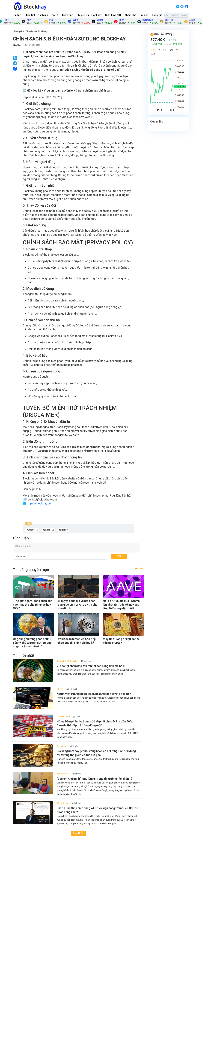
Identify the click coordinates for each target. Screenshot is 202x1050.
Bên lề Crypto (62, 774)
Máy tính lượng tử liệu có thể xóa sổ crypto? (121, 640)
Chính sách (33, 530)
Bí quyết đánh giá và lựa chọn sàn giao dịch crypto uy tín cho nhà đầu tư (78, 604)
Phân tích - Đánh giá (36, 15)
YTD (153, 54)
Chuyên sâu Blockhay (89, 15)
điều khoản (49, 530)
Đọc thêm (78, 833)
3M (171, 50)
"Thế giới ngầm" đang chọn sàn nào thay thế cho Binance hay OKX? (32, 604)
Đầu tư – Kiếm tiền (62, 15)
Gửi (119, 556)
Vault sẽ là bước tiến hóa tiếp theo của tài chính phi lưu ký (77, 640)
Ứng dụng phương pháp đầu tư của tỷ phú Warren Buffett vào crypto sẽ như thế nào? (32, 642)
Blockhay (17, 45)
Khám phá (130, 15)
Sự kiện (144, 15)
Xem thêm (139, 568)
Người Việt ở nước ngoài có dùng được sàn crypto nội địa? (94, 693)
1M (164, 50)
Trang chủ (19, 31)
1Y (177, 50)
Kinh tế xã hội (62, 716)
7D (158, 50)
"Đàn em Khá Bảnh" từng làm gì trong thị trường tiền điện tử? (95, 778)
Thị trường (61, 746)
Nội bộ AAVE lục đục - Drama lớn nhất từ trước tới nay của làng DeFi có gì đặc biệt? (121, 604)
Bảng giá (157, 15)
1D (152, 50)
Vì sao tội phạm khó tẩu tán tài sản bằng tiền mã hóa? (91, 666)
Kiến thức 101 (113, 15)
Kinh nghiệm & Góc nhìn (67, 661)
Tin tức (17, 15)
